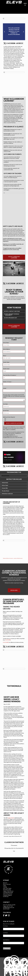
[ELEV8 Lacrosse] (14, 2)
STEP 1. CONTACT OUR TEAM (12, 311)
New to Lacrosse (7, 884)
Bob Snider (5, 482)
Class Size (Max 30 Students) (9, 375)
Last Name (5, 932)
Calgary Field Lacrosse (8, 891)
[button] (4, 32)
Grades (4, 388)
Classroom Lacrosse (7, 893)
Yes (5, 418)
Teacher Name (6, 362)
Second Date (6, 410)
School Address (6, 349)
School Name (6, 342)
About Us (5, 882)
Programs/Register (7, 895)
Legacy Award (11, 817)
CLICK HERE (8, 640)
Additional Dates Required (9, 417)
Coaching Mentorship (8, 892)
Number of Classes (7, 381)
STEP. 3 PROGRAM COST (11, 317)
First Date (5, 404)
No (5, 420)
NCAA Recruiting (7, 889)
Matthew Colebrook (8, 493)
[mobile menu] (25, 3)
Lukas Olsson (6, 490)
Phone (4, 355)
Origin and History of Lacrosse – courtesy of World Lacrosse (12, 558)
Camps (4, 885)
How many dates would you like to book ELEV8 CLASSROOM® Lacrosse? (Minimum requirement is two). (14, 396)
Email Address (6, 940)
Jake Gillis (5, 488)
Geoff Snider (6, 475)
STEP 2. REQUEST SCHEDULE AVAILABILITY (12, 314)
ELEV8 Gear (6, 896)
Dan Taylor (5, 485)
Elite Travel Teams (7, 888)
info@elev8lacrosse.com (8, 907)
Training (5, 887)
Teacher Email (6, 368)
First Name (5, 926)
